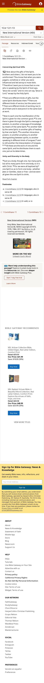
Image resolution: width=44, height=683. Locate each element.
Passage (5, 43)
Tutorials (9, 562)
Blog (7, 541)
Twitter (8, 654)
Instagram (9, 645)
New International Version (19, 220)
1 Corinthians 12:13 (13, 201)
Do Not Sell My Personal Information (21, 581)
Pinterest (9, 648)
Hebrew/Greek (27, 43)
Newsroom (10, 544)
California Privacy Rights (16, 577)
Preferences (10, 672)
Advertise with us (12, 568)
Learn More (10, 283)
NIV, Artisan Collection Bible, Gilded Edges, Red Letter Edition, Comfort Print (22, 349)
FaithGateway (11, 602)
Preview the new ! (22, 10)
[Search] (39, 28)
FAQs (7, 559)
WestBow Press (11, 623)
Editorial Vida (10, 617)
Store (7, 538)
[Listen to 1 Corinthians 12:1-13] (30, 51)
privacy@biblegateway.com (12, 510)
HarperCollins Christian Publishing (19, 611)
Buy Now (13, 366)
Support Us (10, 547)
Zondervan (9, 627)
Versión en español (13, 669)
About (7, 525)
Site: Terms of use (12, 587)
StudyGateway (11, 605)
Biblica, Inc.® (29, 229)
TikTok (8, 651)
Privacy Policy (7, 508)
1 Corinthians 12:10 (13, 189)
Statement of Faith (13, 531)
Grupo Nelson (11, 614)
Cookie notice (11, 584)
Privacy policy (11, 574)
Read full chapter (9, 179)
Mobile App (10, 534)
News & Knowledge (13, 528)
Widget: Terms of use (14, 590)
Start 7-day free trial (14, 277)
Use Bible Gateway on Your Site (18, 565)
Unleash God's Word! (22, 256)
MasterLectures (12, 630)
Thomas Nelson (11, 620)
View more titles (22, 422)
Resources (15, 43)
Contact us (9, 571)
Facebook (9, 642)
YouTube (8, 657)
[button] (40, 3)
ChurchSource (11, 608)
